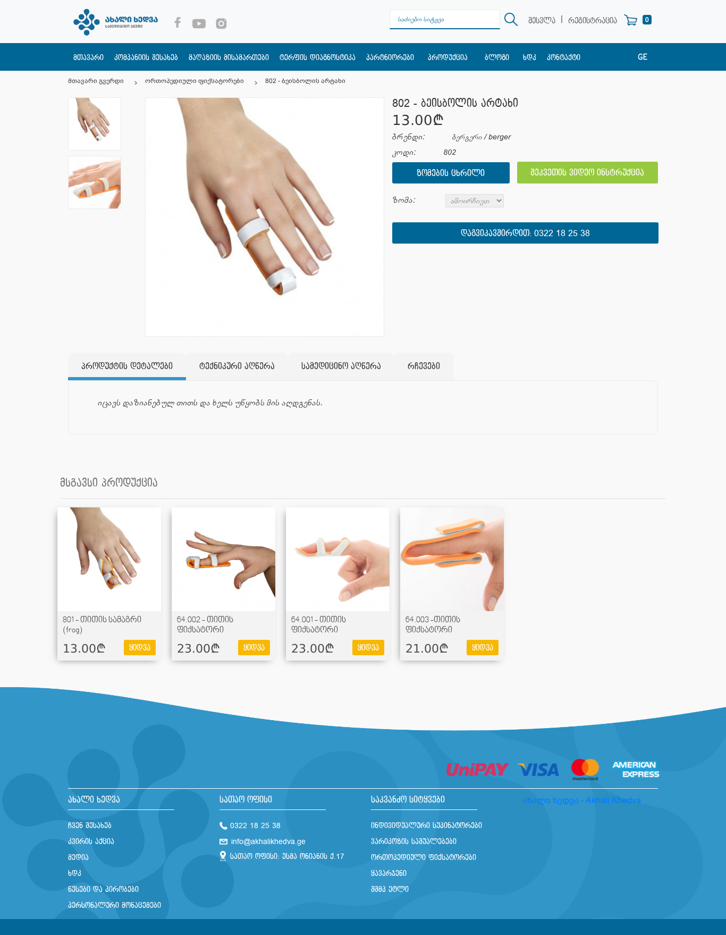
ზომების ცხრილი (451, 173)
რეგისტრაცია (592, 21)
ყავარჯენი (389, 874)
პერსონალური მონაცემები (114, 905)
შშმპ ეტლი (390, 890)
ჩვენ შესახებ (90, 826)
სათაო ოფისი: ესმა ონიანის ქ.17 (287, 857)
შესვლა (541, 21)
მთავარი (88, 58)
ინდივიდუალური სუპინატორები (426, 826)
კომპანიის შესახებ (146, 58)
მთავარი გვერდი (96, 81)
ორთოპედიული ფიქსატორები (194, 81)
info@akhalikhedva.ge (268, 842)
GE (642, 57)
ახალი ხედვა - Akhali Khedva (581, 800)
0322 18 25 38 (562, 233)
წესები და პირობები (103, 890)
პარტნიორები (390, 58)
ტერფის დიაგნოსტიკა (318, 58)
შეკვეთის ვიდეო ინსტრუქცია (587, 173)
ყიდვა (139, 648)
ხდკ (529, 58)
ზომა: (403, 200)
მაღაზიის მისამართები (229, 58)
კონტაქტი (563, 58)
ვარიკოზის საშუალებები (414, 842)
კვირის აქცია (91, 842)
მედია (78, 858)
